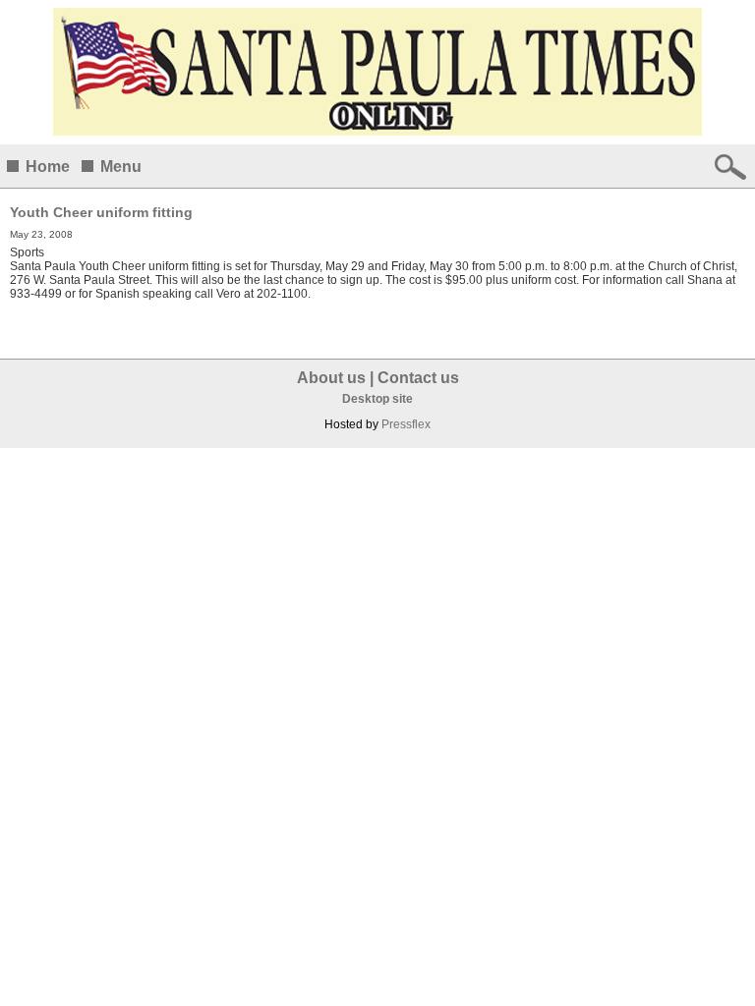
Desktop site (377, 399)
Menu (121, 166)
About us (331, 377)
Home (48, 166)
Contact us (418, 377)
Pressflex (406, 424)
